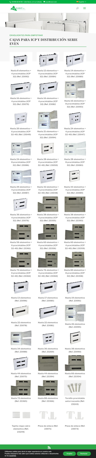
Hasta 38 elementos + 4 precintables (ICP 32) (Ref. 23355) (48, 218)
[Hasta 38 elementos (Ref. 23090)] (75, 338)
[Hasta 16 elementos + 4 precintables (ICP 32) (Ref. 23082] (48, 88)
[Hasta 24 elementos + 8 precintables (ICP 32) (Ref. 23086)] (21, 149)
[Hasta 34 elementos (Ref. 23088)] (21, 338)
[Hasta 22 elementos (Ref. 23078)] (21, 312)
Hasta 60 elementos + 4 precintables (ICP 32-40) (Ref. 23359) (75, 245)
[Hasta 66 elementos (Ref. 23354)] (75, 363)
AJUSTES (12, 456)
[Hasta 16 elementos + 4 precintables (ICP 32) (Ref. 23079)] (21, 88)
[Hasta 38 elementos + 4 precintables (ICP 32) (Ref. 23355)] (48, 204)
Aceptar (69, 454)
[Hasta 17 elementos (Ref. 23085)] (48, 287)
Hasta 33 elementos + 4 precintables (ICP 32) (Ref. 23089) (75, 190)
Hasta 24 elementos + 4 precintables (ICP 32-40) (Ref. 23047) (75, 131)
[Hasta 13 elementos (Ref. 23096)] (21, 287)
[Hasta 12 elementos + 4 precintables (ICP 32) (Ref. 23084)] (48, 60)
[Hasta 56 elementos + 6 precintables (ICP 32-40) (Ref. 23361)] (21, 232)
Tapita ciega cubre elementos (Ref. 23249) (21, 429)
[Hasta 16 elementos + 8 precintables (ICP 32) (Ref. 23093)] (75, 89)
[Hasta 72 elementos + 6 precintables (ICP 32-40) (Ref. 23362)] (21, 259)
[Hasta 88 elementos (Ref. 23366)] (48, 388)
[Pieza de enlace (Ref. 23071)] (48, 415)
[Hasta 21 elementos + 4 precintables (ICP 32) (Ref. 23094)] (48, 119)
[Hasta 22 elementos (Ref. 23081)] (48, 312)
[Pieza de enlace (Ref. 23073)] (75, 415)
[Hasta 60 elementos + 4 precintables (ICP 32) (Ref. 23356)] (48, 232)
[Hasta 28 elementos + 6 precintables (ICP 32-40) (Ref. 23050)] (48, 149)
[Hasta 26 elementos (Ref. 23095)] (75, 312)
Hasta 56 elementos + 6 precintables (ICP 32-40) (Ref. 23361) (21, 245)
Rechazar (83, 454)
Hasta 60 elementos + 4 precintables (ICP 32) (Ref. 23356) (48, 245)
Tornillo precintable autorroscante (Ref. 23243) (75, 401)
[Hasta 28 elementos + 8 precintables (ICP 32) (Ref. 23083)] (75, 149)
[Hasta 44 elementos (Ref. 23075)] (21, 363)
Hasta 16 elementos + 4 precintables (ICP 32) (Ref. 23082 (48, 101)
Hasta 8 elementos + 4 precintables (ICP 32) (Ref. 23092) (21, 74)
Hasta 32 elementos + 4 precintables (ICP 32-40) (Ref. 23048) (48, 190)
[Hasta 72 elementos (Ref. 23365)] (21, 388)
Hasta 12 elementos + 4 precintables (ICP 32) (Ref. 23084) (48, 74)
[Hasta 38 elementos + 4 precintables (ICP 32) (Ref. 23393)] (75, 204)
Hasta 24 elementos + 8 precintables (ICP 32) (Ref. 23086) (21, 162)
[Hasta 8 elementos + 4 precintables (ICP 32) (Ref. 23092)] (21, 60)
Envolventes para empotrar (26, 35)
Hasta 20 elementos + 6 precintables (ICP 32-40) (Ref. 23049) (21, 131)
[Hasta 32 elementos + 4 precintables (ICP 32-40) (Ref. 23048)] (48, 176)
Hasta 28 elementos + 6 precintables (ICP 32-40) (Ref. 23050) (48, 162)
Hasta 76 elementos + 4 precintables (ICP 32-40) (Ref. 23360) (48, 273)
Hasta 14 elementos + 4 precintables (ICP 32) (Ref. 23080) (75, 74)
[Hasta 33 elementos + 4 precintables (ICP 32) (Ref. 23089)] (75, 176)
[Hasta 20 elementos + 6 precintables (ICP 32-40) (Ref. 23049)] (21, 118)
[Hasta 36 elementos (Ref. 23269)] (48, 338)
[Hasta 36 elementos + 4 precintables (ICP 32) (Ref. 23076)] (21, 204)
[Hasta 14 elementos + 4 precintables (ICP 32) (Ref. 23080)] (75, 60)
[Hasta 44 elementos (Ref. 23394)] (48, 363)
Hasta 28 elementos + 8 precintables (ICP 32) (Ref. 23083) (75, 162)
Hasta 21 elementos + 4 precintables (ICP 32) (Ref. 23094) (48, 134)
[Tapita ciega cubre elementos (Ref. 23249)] (21, 415)
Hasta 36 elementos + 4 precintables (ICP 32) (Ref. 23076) (21, 218)
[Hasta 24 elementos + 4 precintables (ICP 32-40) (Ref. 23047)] (75, 118)
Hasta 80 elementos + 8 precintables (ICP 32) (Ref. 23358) (75, 273)
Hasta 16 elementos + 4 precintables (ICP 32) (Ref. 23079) (21, 101)
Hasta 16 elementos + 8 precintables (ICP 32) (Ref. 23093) (75, 104)
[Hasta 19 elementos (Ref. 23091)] (75, 287)
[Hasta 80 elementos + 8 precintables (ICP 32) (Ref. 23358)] (75, 259)
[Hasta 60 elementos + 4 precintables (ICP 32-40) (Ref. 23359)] (75, 232)
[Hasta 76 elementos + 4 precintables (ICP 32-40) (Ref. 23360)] (48, 259)
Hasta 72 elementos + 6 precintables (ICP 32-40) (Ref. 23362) (21, 273)
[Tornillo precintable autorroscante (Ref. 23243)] (75, 388)
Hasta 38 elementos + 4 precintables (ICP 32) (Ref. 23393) (75, 218)
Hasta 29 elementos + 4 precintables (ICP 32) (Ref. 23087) (21, 190)
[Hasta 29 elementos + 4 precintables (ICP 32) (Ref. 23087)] (21, 176)
